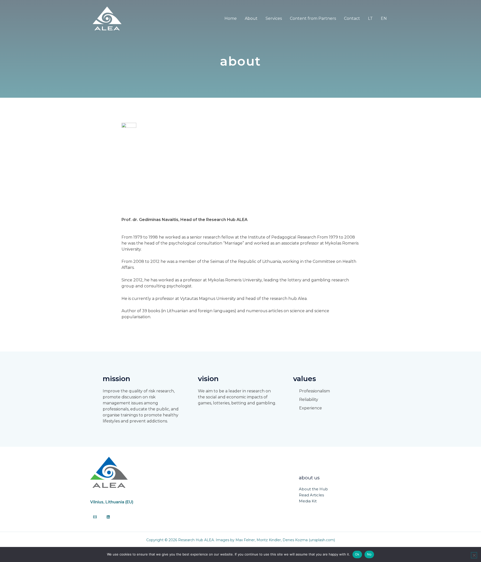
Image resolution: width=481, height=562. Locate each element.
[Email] (95, 517)
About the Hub (313, 489)
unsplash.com (322, 540)
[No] (474, 555)
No (369, 554)
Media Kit (308, 501)
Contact (352, 18)
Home (230, 18)
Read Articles (311, 495)
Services (274, 18)
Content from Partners (313, 18)
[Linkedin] (108, 517)
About (251, 18)
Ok (357, 554)
